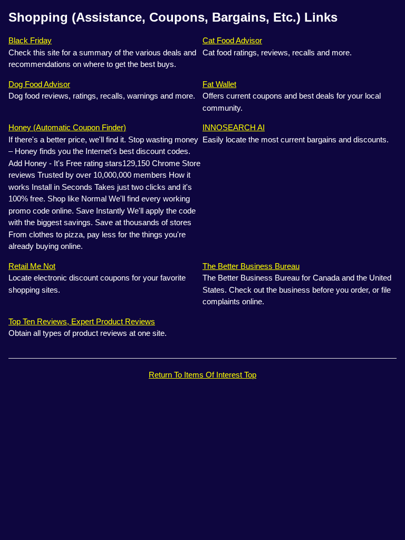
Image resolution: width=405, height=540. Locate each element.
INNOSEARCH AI (233, 127)
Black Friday (30, 40)
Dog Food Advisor (39, 84)
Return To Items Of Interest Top (202, 374)
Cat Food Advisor (232, 40)
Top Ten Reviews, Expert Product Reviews (81, 321)
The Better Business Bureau (251, 266)
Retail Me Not (31, 266)
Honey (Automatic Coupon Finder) (67, 127)
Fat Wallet (219, 84)
